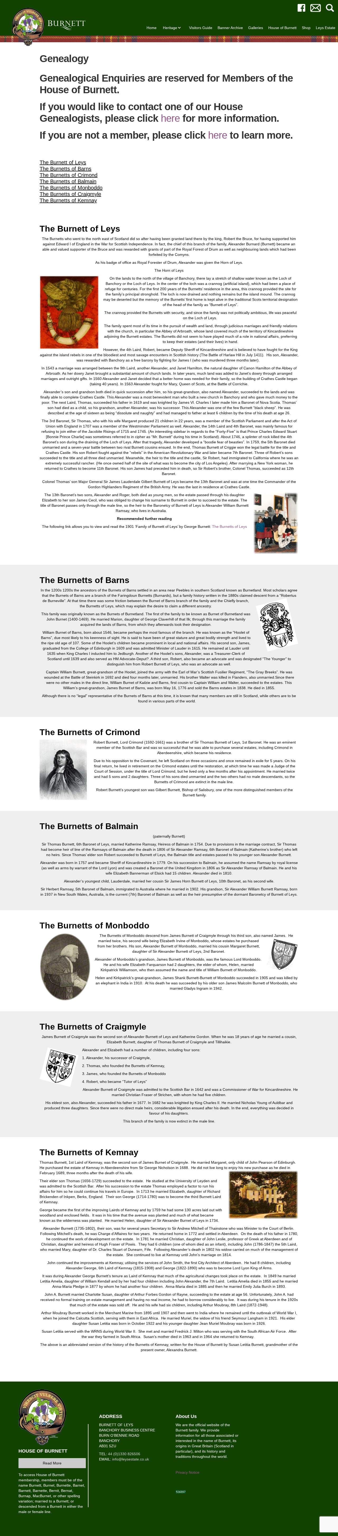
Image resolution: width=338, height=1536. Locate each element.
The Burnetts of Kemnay (68, 200)
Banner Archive (230, 28)
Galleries (255, 28)
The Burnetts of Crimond (68, 175)
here (170, 118)
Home (152, 28)
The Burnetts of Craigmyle (70, 194)
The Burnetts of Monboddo (71, 188)
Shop (306, 28)
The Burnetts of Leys (229, 526)
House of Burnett (282, 28)
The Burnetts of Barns (65, 169)
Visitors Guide (200, 28)
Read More (52, 1463)
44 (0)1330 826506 (124, 1454)
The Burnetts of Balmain (68, 181)
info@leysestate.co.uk (130, 1459)
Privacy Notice (187, 1472)
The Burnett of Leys (63, 162)
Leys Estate (325, 28)
